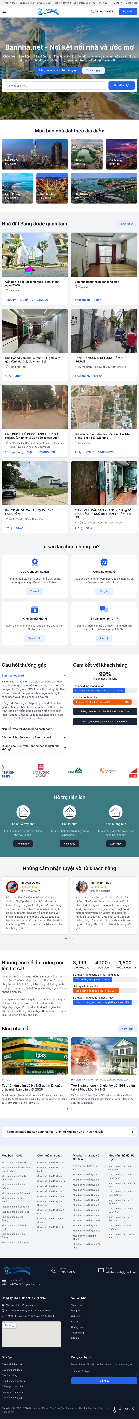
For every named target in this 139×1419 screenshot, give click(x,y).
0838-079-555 (104, 11)
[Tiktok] (120, 1408)
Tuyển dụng (77, 1332)
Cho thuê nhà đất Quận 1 (50, 1176)
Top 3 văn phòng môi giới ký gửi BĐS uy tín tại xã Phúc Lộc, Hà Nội (103, 1087)
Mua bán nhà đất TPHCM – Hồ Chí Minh (16, 1169)
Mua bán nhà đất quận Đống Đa (120, 1168)
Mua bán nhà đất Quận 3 (86, 1184)
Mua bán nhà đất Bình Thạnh (84, 1237)
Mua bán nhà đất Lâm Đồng (13, 1200)
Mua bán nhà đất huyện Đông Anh (120, 1210)
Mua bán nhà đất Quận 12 (86, 1230)
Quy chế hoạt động (12, 1370)
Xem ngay (23, 843)
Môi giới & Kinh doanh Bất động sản (91, 1080)
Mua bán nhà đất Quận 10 (86, 1220)
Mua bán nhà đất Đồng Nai (16, 1193)
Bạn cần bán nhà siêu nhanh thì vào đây (105, 721)
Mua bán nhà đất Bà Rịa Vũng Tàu (14, 1178)
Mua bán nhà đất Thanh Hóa (14, 1227)
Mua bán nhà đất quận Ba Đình (121, 1185)
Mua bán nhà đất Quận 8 (86, 1210)
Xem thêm (127, 1028)
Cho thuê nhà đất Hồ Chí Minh (50, 1169)
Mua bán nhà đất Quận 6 (86, 1200)
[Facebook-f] (114, 1408)
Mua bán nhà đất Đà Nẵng (15, 1211)
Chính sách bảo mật (12, 1364)
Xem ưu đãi (34, 638)
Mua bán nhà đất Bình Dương (13, 1186)
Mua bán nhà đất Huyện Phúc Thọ (121, 1236)
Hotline (62, 1268)
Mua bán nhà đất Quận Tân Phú (87, 1246)
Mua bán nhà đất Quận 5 (86, 1195)
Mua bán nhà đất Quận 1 (85, 1174)
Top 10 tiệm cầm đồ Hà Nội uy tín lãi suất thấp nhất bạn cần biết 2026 (32, 1087)
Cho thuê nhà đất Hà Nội (50, 1162)
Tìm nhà (34, 591)
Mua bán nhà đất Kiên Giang (13, 1235)
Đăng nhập (131, 2)
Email (109, 1268)
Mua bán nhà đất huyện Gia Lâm (120, 1219)
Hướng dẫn (77, 1327)
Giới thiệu (76, 1316)
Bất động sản (120, 1080)
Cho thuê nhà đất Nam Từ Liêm (50, 1229)
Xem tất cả (127, 223)
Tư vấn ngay (93, 70)
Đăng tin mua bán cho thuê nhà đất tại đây (105, 711)
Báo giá (75, 1321)
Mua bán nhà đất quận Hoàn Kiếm (120, 1176)
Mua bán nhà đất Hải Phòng (12, 1218)
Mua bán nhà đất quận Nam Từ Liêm (120, 1193)
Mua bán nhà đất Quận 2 (86, 1179)
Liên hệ (104, 638)
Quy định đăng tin (11, 1375)
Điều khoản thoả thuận (14, 1381)
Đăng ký (118, 2)
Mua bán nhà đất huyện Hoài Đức (120, 1202)
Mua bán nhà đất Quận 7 (86, 1205)
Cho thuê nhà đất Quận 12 (51, 1186)
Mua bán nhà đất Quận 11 (86, 1225)
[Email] (101, 1270)
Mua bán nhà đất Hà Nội (14, 1162)
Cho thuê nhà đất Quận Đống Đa (49, 1203)
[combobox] (55, 85)
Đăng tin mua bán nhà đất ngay (58, 70)
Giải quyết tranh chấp (13, 1386)
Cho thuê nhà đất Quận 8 (50, 1196)
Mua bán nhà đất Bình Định (16, 1242)
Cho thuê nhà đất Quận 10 (51, 1181)
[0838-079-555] (92, 11)
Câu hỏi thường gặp (12, 1397)
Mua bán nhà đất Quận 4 (86, 1189)
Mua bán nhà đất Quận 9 (86, 1215)
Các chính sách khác (12, 1392)
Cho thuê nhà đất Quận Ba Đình (51, 1212)
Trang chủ (76, 1305)
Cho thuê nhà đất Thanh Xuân (50, 1220)
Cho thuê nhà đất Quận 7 (50, 1191)
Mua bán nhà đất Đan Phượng (119, 1227)
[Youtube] (126, 1408)
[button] (4, 12)
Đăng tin (128, 11)
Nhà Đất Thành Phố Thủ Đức (85, 1168)
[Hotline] (53, 1270)
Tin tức (6, 1080)
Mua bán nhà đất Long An (15, 1206)
